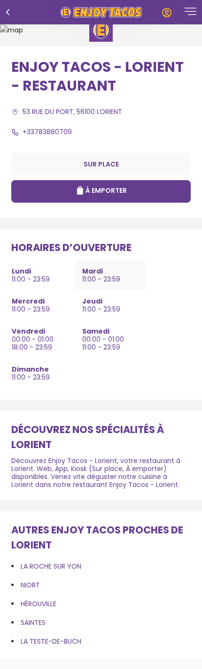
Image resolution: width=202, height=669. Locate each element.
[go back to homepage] (101, 12)
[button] (190, 13)
